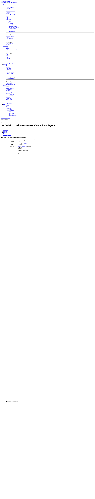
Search (7, 47)
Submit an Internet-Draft (11, 49)
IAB (7, 17)
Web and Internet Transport (12, 14)
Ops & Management (10, 11)
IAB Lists (11, 114)
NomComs (8, 90)
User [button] (4, 104)
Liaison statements (10, 88)
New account (9, 109)
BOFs (7, 37)
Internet (7, 9)
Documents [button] (5, 46)
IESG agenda (9, 89)
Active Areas (12, 24)
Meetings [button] (5, 64)
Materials (8, 67)
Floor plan (8, 68)
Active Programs (12, 28)
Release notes (9, 98)
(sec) (25, 143)
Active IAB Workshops (14, 27)
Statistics (8, 93)
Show (20, 147)
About (4, 128)
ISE (7, 57)
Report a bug (9, 103)
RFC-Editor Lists (12, 115)
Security (8, 13)
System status (9, 99)
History (5, 132)
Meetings (11, 95)
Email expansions (7, 135)
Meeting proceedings (10, 84)
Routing (8, 12)
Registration (8, 69)
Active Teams (12, 31)
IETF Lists (11, 111)
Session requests (9, 73)
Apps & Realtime (10, 7)
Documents (5, 130)
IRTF (7, 18)
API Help (8, 97)
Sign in (7, 105)
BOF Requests (9, 38)
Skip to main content (5, 1)
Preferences (8, 108)
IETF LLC (8, 19)
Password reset (9, 106)
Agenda (8, 65)
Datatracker (15, 2)
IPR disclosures (9, 86)
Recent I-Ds (8, 48)
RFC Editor (8, 21)
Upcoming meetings (10, 78)
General (8, 8)
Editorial (8, 58)
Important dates (9, 70)
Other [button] (4, 85)
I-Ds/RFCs (11, 94)
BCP (10, 63)
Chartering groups (10, 36)
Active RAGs (12, 30)
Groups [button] (5, 4)
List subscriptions (10, 110)
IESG (7, 16)
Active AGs (11, 23)
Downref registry (10, 92)
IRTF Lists (11, 113)
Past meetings (9, 83)
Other (7, 22)
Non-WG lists (9, 44)
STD (7, 63)
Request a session (10, 72)
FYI (12, 63)
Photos (4, 133)
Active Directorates (13, 26)
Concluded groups (10, 43)
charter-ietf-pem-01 (22, 146)
